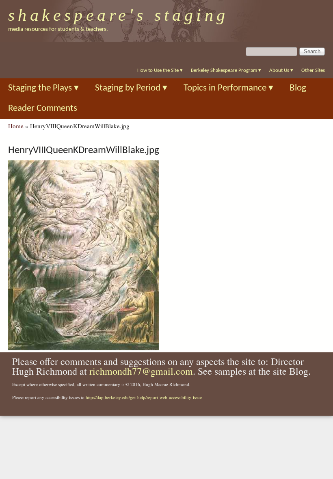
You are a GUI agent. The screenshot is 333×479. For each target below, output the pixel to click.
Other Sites (313, 70)
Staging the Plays (43, 88)
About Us (281, 70)
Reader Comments (42, 108)
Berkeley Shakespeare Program (226, 70)
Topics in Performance (228, 88)
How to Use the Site (160, 70)
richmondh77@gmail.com (141, 371)
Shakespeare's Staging (118, 15)
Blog (298, 88)
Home (16, 126)
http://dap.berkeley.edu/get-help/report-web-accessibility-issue (144, 397)
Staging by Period (131, 88)
